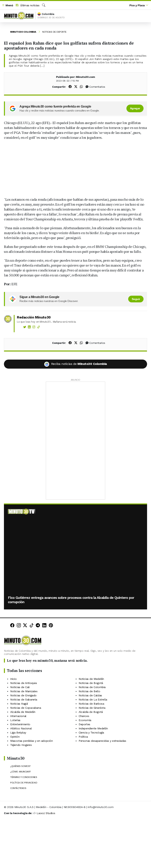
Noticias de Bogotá (91, 683)
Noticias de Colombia (92, 687)
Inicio (13, 678)
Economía (85, 720)
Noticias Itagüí (19, 703)
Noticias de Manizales (24, 691)
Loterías (15, 720)
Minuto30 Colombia (23, 31)
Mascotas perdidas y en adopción (31, 740)
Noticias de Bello (89, 691)
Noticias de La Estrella (93, 699)
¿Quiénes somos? (20, 766)
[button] (7, 5)
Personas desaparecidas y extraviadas (102, 740)
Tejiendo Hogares (21, 744)
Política (83, 736)
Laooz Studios (46, 813)
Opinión (14, 736)
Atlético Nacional (21, 728)
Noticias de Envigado (23, 695)
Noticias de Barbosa (91, 703)
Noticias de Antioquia (23, 683)
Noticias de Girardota (92, 707)
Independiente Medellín (93, 728)
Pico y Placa (137, 5)
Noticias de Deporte (54, 31)
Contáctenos (18, 788)
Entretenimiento (20, 724)
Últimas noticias (29, 5)
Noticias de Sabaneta (23, 699)
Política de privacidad (23, 782)
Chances (84, 716)
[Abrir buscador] (43, 5)
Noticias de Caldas (90, 695)
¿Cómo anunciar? (20, 771)
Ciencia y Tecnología (91, 732)
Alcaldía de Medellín (22, 711)
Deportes (84, 724)
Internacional (18, 716)
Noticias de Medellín (91, 678)
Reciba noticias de (79, 364)
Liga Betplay (18, 732)
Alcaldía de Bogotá (91, 711)
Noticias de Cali (20, 687)
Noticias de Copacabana (25, 707)
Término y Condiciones (23, 777)
